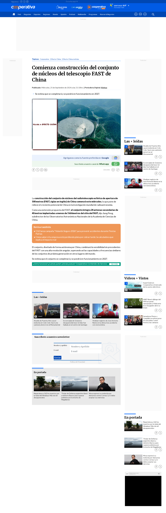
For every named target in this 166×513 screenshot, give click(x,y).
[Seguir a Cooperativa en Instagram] (27, 1)
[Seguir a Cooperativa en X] (24, 1)
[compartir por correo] (113, 170)
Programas (93, 14)
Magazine (27, 14)
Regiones (46, 14)
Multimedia (82, 14)
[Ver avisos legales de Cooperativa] (136, 16)
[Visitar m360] (140, 16)
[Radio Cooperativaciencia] (77, 7)
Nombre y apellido (60, 345)
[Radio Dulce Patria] (61, 7)
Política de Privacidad (77, 362)
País (19, 14)
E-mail (56, 350)
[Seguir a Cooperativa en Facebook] (21, 1)
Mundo (55, 14)
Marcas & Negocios (107, 14)
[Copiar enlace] (117, 170)
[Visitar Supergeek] (145, 16)
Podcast (72, 14)
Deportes (37, 14)
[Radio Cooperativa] (96, 7)
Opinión (63, 14)
